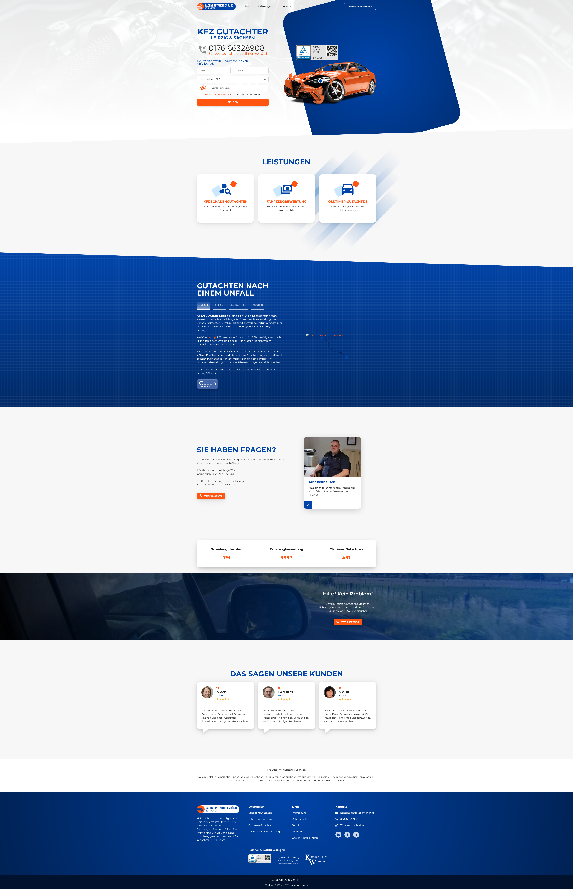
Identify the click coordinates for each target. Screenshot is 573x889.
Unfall (203, 305)
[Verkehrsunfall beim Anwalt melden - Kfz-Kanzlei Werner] (316, 859)
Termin (296, 825)
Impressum (299, 812)
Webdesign (270, 885)
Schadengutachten (260, 812)
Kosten (257, 305)
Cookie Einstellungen (305, 837)
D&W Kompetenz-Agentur (297, 885)
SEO (278, 885)
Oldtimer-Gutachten (260, 825)
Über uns (297, 831)
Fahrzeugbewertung (260, 819)
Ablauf (220, 305)
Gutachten (239, 305)
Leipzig (211, 337)
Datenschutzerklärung (215, 94)
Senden (233, 102)
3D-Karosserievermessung (264, 831)
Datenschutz (300, 819)
